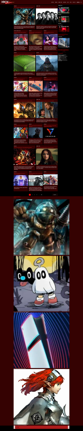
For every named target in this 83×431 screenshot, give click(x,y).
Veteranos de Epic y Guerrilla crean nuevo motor (50, 126)
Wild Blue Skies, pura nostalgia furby (20, 126)
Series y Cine (60, 2)
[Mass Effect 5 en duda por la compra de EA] (24, 110)
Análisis (56, 2)
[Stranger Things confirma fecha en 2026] (47, 110)
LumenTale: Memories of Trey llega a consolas (19, 79)
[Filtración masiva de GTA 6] (50, 179)
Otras (71, 2)
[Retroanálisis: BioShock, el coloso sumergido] (24, 16)
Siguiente (54, 194)
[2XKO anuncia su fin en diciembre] (50, 39)
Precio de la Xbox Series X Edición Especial (23, 54)
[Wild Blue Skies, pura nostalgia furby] (21, 132)
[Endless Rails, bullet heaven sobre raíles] (36, 86)
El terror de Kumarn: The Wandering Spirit (23, 147)
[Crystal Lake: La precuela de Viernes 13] (36, 39)
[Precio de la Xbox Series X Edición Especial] (24, 63)
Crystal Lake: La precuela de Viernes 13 (35, 33)
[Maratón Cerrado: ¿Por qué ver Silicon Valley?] (47, 16)
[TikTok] (16, 427)
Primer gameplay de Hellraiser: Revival (35, 126)
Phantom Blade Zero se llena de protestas (35, 174)
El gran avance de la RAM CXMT (62, 58)
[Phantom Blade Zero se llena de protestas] (36, 180)
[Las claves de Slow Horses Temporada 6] (47, 157)
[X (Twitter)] (77, 2)
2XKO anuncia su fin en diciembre (49, 33)
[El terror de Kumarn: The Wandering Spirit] (24, 157)
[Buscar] (81, 2)
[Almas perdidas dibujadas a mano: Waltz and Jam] (41, 283)
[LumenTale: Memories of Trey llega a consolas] (21, 86)
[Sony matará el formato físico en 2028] (41, 340)
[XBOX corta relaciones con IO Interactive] (41, 397)
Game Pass (64, 2)
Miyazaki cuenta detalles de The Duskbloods (50, 79)
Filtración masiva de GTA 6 (49, 173)
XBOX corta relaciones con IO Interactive (20, 425)
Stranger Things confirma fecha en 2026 (45, 101)
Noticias (52, 2)
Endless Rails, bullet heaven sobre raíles (35, 79)
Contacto (74, 2)
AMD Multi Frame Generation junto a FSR (62, 60)
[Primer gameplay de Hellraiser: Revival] (36, 132)
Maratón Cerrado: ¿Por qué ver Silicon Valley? (46, 7)
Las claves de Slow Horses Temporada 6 (44, 147)
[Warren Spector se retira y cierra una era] (21, 180)
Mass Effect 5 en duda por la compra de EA (23, 101)
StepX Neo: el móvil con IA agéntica (62, 59)
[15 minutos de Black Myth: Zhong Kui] (47, 63)
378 (41, 194)
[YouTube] (78, 2)
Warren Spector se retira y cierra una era (19, 174)
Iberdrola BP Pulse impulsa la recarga (62, 56)
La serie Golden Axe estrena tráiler (20, 33)
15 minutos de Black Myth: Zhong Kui (44, 54)
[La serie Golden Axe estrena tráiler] (21, 39)
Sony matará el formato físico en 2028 (20, 368)
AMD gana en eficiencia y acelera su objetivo (62, 55)
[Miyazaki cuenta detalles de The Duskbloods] (50, 86)
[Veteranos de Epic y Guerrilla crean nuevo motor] (50, 132)
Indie (68, 2)
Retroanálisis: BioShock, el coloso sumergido (23, 7)
